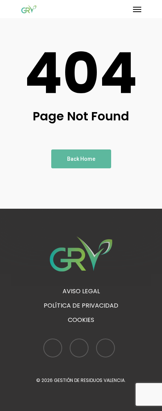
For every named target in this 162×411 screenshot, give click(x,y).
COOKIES (81, 320)
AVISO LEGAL (81, 291)
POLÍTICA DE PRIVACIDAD (81, 305)
